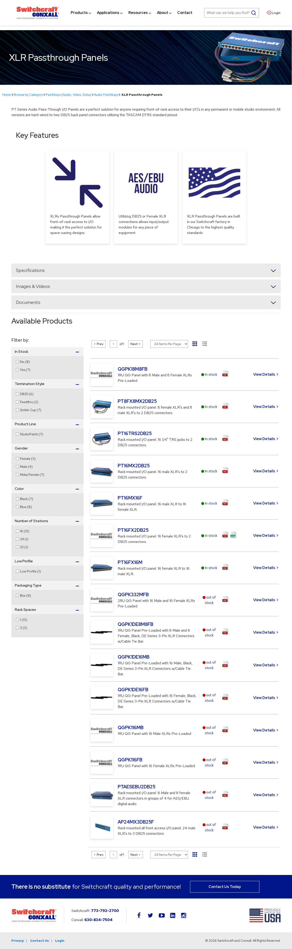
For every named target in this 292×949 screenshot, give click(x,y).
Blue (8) (26, 507)
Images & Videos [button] (33, 286)
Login (59, 940)
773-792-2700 (105, 910)
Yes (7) (25, 370)
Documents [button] (28, 302)
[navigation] (131, 13)
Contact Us (39, 940)
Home (6, 95)
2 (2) (23, 628)
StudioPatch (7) (31, 434)
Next (134, 344)
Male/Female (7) (32, 475)
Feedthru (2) (29, 402)
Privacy (17, 940)
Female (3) (28, 459)
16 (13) (24, 531)
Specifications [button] (30, 270)
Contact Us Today (225, 886)
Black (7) (26, 499)
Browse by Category (28, 95)
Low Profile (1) (30, 571)
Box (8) (25, 595)
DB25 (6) (27, 394)
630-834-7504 (98, 919)
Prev (100, 344)
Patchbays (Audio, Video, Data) (68, 95)
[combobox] (231, 13)
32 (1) (24, 547)
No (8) (25, 362)
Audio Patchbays (106, 95)
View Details (264, 374)
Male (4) (26, 467)
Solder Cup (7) (30, 410)
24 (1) (24, 539)
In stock (211, 374)
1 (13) (23, 620)
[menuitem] (79, 13)
